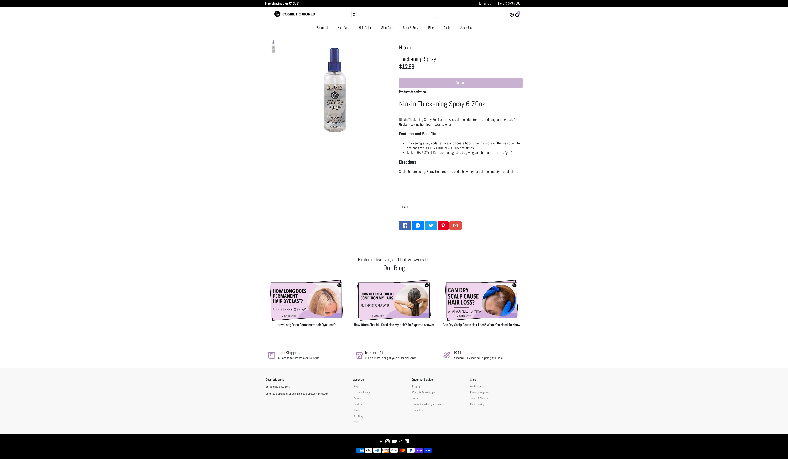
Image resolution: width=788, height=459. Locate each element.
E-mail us (485, 3)
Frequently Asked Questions (426, 404)
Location (357, 404)
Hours (356, 410)
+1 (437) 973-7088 (508, 3)
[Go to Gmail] (455, 225)
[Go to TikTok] (401, 442)
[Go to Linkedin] (406, 442)
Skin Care (387, 27)
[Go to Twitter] (431, 225)
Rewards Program (479, 392)
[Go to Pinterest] (443, 225)
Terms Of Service (479, 398)
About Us (466, 27)
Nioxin (405, 47)
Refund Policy (477, 404)
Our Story (358, 416)
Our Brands (475, 386)
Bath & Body (410, 27)
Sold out (461, 82)
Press (356, 422)
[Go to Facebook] (405, 225)
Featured (322, 27)
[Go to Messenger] (418, 225)
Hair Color (365, 27)
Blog (431, 27)
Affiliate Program (362, 392)
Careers (357, 398)
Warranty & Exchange (423, 392)
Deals (446, 27)
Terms (415, 398)
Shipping (416, 386)
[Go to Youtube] (394, 442)
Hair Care (343, 27)
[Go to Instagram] (387, 442)
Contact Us (417, 410)
